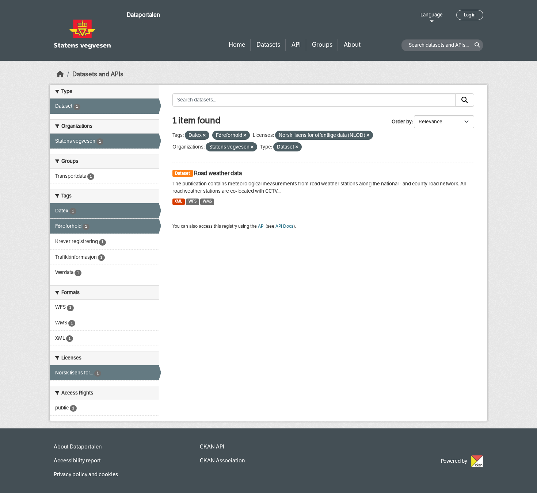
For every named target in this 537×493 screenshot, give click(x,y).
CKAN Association (222, 460)
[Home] (60, 74)
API (296, 45)
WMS (207, 201)
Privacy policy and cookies (86, 474)
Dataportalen (143, 14)
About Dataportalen (78, 446)
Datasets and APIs (97, 74)
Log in (470, 15)
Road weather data (218, 173)
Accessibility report (77, 460)
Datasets (268, 45)
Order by (402, 122)
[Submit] (464, 100)
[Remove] (204, 135)
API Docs (284, 226)
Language (431, 15)
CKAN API (212, 446)
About (352, 45)
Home (237, 45)
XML (178, 201)
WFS (192, 201)
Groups (322, 45)
